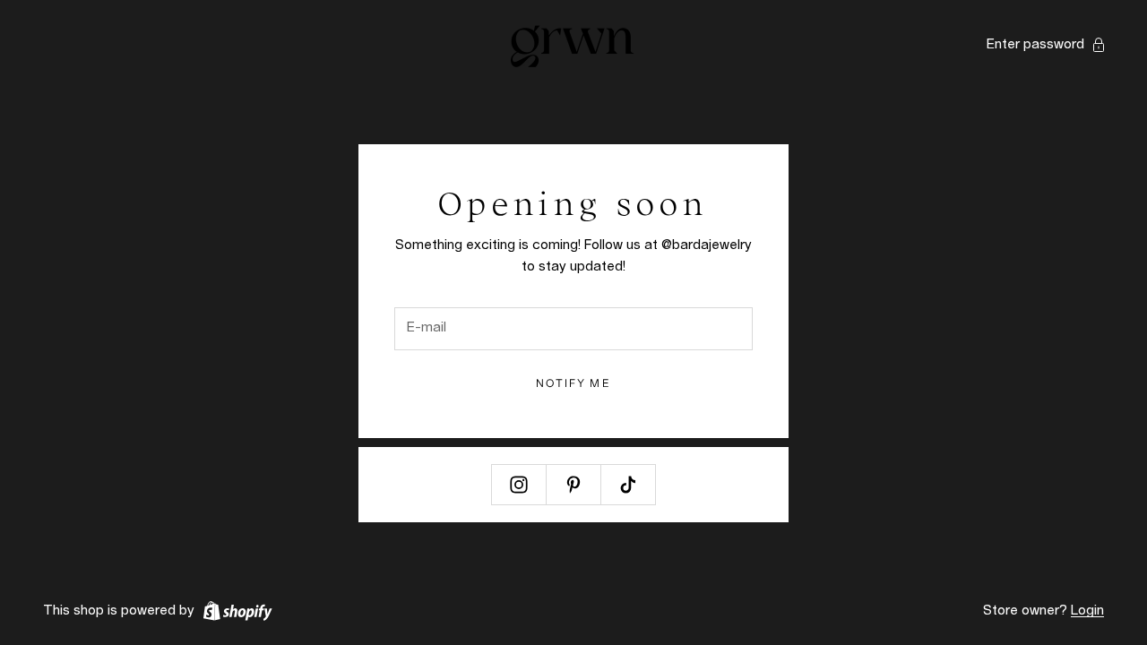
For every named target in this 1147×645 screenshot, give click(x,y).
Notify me (573, 383)
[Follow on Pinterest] (573, 484)
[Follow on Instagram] (519, 484)
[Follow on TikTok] (628, 484)
